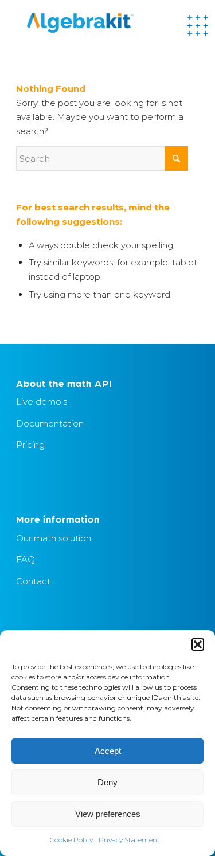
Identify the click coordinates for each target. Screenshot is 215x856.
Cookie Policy (71, 839)
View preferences (107, 814)
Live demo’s (41, 401)
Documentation (50, 423)
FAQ (25, 559)
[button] (198, 644)
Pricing (30, 444)
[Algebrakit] (89, 23)
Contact (33, 581)
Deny (107, 782)
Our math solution (53, 538)
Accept (108, 751)
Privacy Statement (129, 839)
